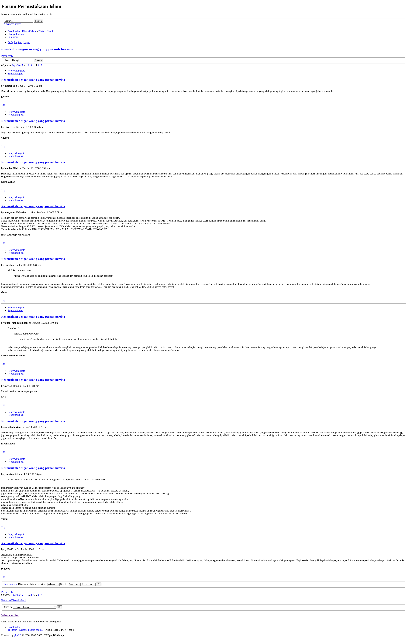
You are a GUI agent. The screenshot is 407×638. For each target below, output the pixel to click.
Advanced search (12, 24)
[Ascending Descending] (91, 584)
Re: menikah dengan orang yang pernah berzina (33, 79)
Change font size (16, 34)
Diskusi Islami (29, 31)
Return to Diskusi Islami (13, 600)
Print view (13, 37)
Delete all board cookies (31, 629)
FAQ (10, 42)
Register (18, 42)
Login (27, 42)
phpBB (17, 635)
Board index (14, 31)
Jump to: (8, 607)
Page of (17, 65)
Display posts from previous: (33, 584)
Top (3, 104)
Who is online (10, 615)
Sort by (64, 584)
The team (12, 629)
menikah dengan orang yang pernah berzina (37, 49)
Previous (8, 584)
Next (15, 584)
